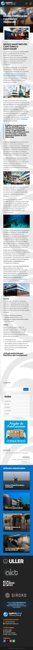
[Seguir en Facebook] (4, 641)
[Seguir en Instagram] (10, 641)
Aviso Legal (8, 630)
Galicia (6, 414)
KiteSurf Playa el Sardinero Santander (14, 486)
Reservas (26, 642)
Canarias (7, 407)
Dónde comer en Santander (12, 277)
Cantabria (7, 410)
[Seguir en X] (7, 641)
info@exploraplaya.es (11, 624)
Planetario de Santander (14, 508)
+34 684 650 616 (10, 622)
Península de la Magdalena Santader (16, 453)
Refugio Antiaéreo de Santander (12, 528)
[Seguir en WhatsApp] (14, 641)
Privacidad (7, 631)
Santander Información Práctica (14, 75)
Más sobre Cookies (10, 634)
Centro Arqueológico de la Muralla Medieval (14, 549)
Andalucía (7, 401)
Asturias (7, 404)
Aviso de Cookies (9, 633)
